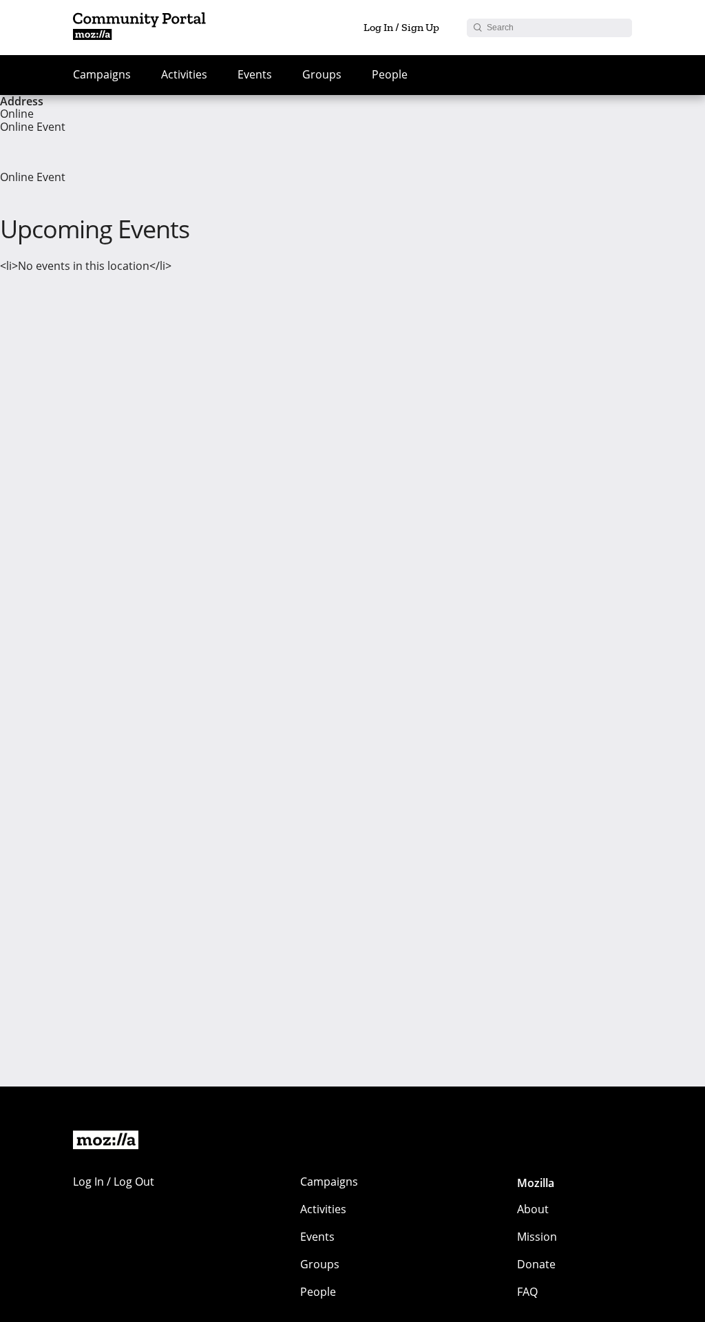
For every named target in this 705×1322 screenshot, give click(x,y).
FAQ (527, 1291)
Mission (537, 1236)
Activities (184, 74)
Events (255, 74)
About (533, 1209)
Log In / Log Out (113, 1181)
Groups (321, 74)
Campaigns (102, 74)
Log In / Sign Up (401, 27)
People (390, 74)
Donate (536, 1264)
